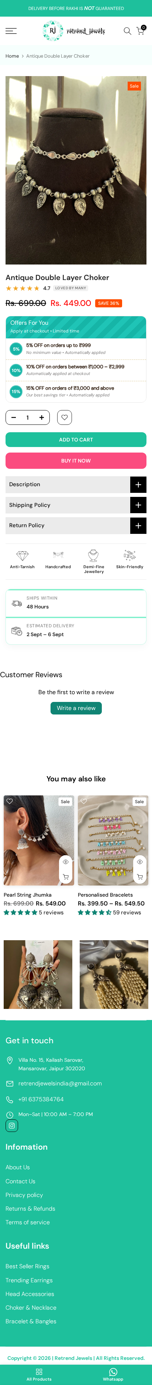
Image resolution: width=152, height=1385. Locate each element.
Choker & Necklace (31, 1307)
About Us (18, 1167)
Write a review (76, 708)
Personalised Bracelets (105, 894)
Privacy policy (24, 1195)
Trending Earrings (29, 1280)
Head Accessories (30, 1294)
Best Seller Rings (27, 1266)
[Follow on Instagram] (12, 1125)
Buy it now (76, 460)
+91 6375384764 (41, 1099)
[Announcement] (76, 8)
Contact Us (20, 1181)
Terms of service (28, 1222)
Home (12, 56)
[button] (21, 913)
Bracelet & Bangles (31, 1321)
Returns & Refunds (30, 1208)
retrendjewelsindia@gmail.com (60, 1083)
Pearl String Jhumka (28, 894)
